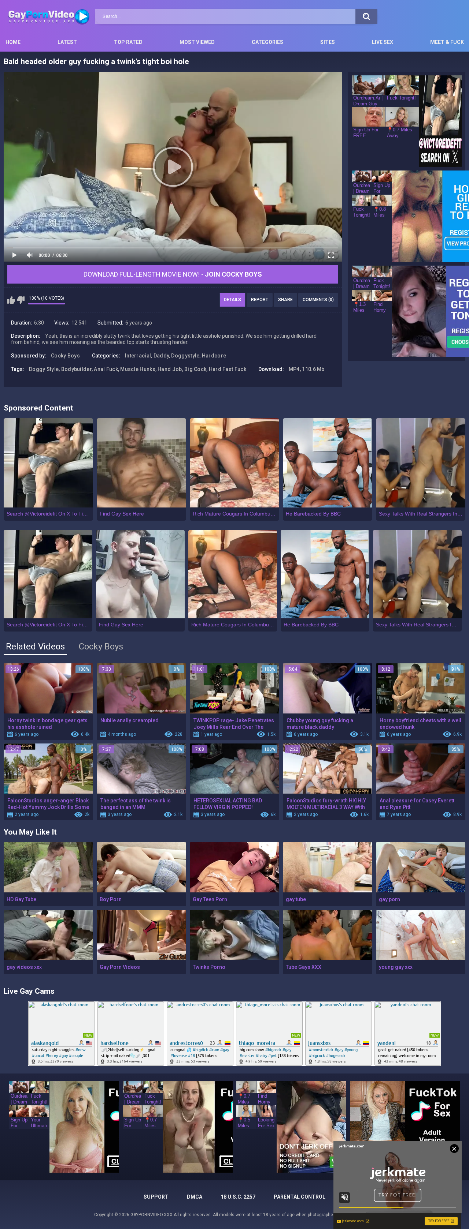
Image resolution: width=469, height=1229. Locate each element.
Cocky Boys (65, 356)
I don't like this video (21, 300)
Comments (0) (318, 299)
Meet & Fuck (447, 42)
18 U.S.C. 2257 (238, 1197)
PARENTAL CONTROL (299, 1197)
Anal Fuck (106, 369)
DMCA (194, 1197)
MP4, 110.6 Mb (307, 369)
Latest (67, 42)
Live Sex (382, 42)
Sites (327, 42)
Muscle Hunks (137, 369)
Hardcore (214, 356)
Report (259, 299)
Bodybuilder (76, 369)
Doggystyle (185, 356)
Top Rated (128, 42)
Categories (267, 42)
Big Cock (195, 369)
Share (285, 299)
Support (156, 1197)
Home (13, 42)
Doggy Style (44, 369)
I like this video (11, 300)
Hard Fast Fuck (227, 369)
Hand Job (170, 369)
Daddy (161, 356)
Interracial (138, 356)
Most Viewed (197, 42)
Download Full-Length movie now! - (173, 274)
